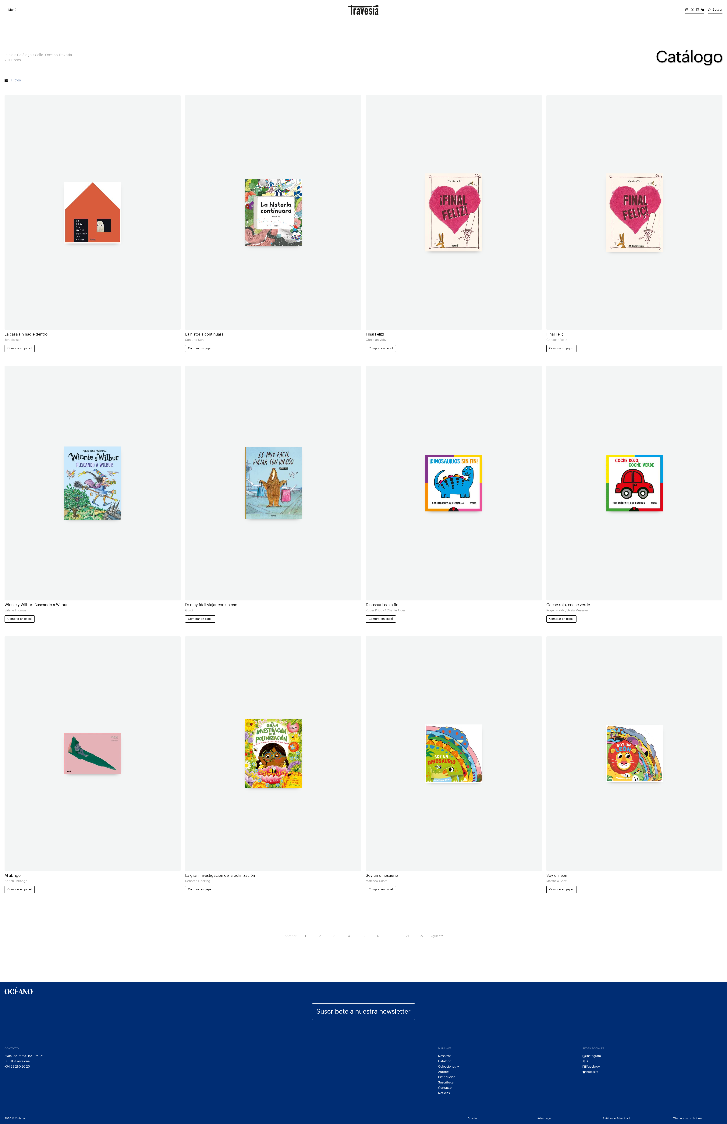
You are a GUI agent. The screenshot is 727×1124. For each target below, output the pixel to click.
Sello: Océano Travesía (53, 55)
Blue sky (592, 1071)
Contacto (445, 1087)
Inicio (9, 55)
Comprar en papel (19, 348)
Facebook (593, 1066)
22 (422, 936)
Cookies (472, 1118)
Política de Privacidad (616, 1118)
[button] (6, 10)
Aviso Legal (544, 1118)
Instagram (593, 1056)
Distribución (447, 1077)
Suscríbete (445, 1082)
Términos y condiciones (688, 1118)
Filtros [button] (16, 80)
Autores (443, 1071)
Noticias (444, 1093)
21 (407, 936)
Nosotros (444, 1056)
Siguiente (436, 936)
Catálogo (24, 55)
